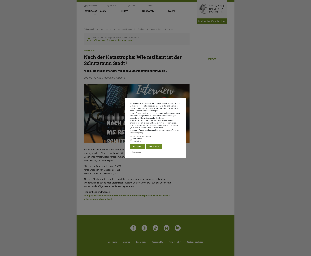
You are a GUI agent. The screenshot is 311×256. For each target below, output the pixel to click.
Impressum (136, 152)
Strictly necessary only (142, 136)
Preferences (138, 139)
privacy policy (137, 133)
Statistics (137, 141)
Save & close (154, 146)
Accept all (137, 146)
